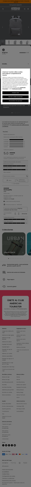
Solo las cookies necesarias (15, 96)
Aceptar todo (15, 92)
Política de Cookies (17, 88)
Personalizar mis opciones (15, 100)
